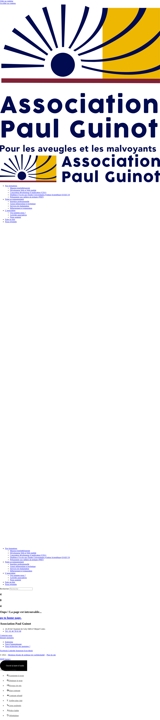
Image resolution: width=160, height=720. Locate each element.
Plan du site (51, 655)
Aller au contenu (6, 1)
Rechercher (5, 589)
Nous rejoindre (11, 222)
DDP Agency (5, 659)
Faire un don (10, 219)
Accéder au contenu (8, 3)
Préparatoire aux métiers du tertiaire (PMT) (27, 197)
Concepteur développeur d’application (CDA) (28, 192)
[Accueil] (80, 153)
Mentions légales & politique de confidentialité (26, 655)
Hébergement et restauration (21, 208)
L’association (10, 210)
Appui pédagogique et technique (23, 204)
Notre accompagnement (14, 199)
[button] (80, 385)
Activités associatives (18, 215)
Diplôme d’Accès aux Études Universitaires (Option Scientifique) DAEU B (40, 195)
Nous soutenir (15, 217)
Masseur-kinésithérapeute (20, 188)
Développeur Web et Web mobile (23, 190)
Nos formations (11, 186)
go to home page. (11, 617)
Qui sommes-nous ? (18, 213)
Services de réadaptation (19, 206)
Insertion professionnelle (19, 201)
